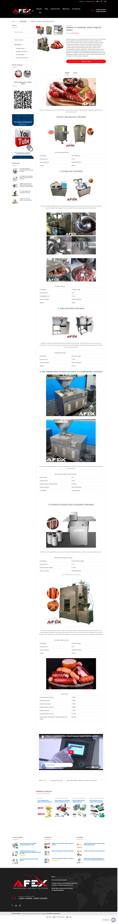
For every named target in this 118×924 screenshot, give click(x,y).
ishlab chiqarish (74, 780)
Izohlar (75, 73)
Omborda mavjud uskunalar (61, 798)
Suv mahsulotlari (21, 54)
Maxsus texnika (90, 1)
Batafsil (45, 824)
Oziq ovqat (23, 21)
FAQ (40, 12)
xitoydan (94, 780)
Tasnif (67, 73)
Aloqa (46, 9)
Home (13, 21)
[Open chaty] (113, 920)
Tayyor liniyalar (75, 798)
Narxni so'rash (86, 61)
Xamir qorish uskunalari (23, 57)
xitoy (90, 780)
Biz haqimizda (76, 9)
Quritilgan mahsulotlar (22, 51)
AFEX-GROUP (16, 913)
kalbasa (80, 780)
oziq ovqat (86, 780)
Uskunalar (81, 1)
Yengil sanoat (82, 798)
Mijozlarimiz (66, 9)
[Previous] (15, 73)
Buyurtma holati (55, 9)
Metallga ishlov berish (95, 798)
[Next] (30, 73)
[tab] (67, 73)
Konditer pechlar (21, 48)
